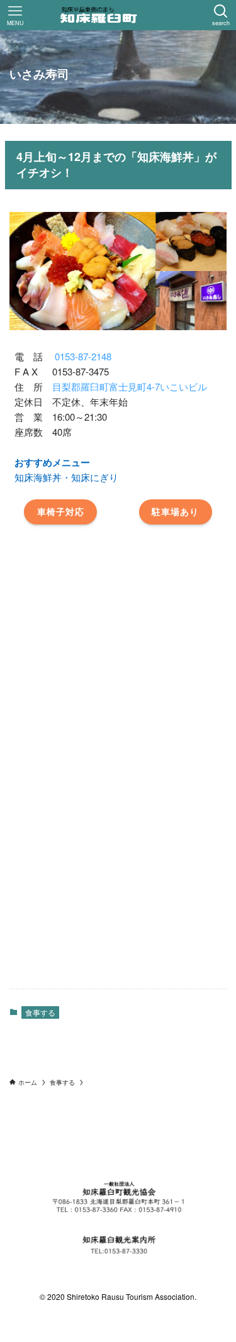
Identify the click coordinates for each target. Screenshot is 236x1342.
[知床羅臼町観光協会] (118, 15)
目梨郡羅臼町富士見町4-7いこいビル (129, 386)
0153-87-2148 (83, 356)
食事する (40, 1012)
